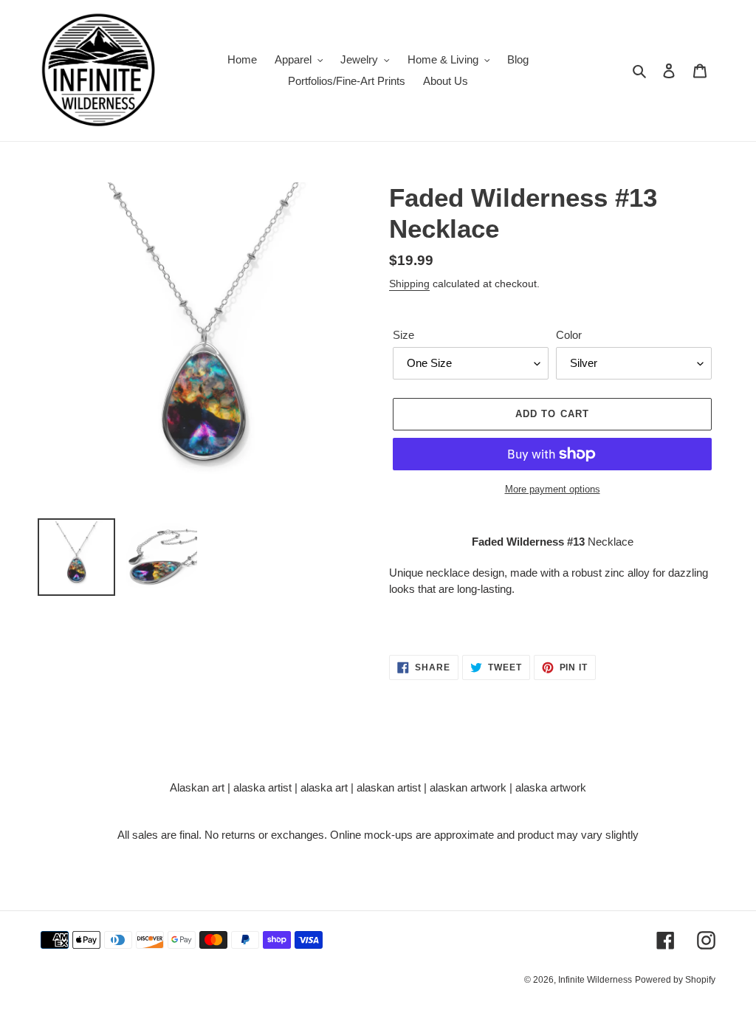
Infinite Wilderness (595, 980)
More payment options (552, 489)
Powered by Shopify (675, 980)
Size (403, 335)
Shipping (409, 283)
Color (569, 335)
